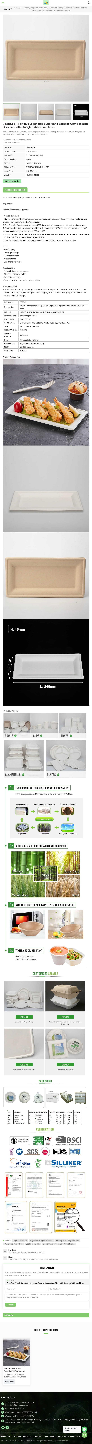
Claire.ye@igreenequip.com (22, 1402)
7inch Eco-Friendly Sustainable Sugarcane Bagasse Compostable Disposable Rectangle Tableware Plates (45, 1283)
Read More (9, 1382)
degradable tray (20, 1240)
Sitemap (59, 1436)
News (52, 1436)
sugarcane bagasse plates (41, 1240)
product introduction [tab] (15, 189)
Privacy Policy (76, 1436)
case (46, 1436)
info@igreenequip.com (20, 1405)
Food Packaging (15, 1436)
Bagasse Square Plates (39, 8)
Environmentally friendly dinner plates (59, 1244)
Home (26, 8)
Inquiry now (10, 181)
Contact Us (38, 1436)
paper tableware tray (13, 1244)
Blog (66, 1436)
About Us (27, 1436)
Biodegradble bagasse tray (67, 1240)
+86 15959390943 (16, 1408)
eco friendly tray (33, 1244)
